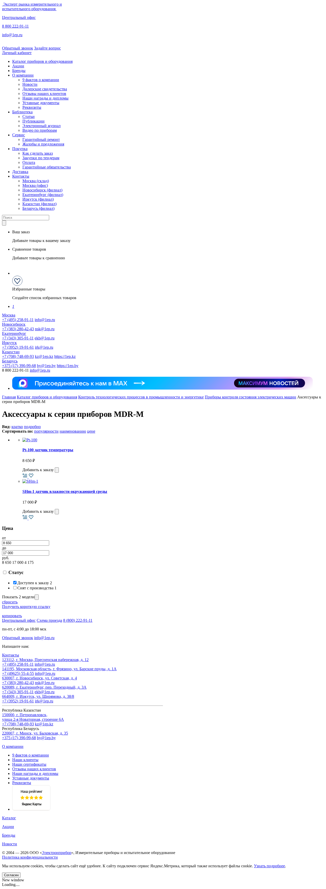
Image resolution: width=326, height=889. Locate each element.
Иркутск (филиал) (38, 199)
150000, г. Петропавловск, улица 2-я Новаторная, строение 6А (33, 717)
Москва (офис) (35, 185)
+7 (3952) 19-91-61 (18, 347)
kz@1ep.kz (44, 356)
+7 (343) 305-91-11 (18, 338)
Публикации (33, 121)
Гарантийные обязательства (46, 167)
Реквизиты (31, 107)
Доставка (20, 171)
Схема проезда (49, 620)
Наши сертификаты (29, 764)
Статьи (28, 116)
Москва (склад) (35, 181)
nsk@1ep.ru (45, 329)
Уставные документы (40, 103)
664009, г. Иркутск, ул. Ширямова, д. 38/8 (38, 696)
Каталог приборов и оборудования (42, 61)
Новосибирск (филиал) (42, 190)
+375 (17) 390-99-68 (19, 365)
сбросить (10, 602)
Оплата (28, 162)
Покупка (20, 149)
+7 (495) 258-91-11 (18, 320)
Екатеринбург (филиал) (42, 194)
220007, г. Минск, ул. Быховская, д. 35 (35, 733)
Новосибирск (13, 324)
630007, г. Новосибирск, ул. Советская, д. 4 (39, 678)
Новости (29, 84)
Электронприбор (56, 852)
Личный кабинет (17, 53)
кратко (17, 426)
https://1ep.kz (65, 356)
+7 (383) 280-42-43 (18, 329)
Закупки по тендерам (40, 158)
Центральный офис (19, 17)
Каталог (9, 818)
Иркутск (9, 342)
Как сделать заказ (37, 153)
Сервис (18, 135)
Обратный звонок (17, 48)
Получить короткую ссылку (26, 606)
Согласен (11, 875)
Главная (9, 397)
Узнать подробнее (269, 866)
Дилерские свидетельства (44, 89)
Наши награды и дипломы (45, 98)
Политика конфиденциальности (30, 857)
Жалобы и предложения (43, 144)
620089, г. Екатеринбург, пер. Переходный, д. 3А (44, 687)
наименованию (73, 431)
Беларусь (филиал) (38, 208)
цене (91, 431)
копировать (12, 616)
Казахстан (11, 352)
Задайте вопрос (47, 48)
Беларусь (10, 361)
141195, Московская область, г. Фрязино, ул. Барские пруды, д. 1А (59, 669)
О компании (23, 75)
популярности (46, 431)
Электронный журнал (41, 126)
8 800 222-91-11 (15, 26)
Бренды (18, 70)
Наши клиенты (25, 760)
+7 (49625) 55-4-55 (18, 673)
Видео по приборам (39, 130)
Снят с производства (37, 588)
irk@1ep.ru (44, 347)
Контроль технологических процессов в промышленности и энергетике (141, 397)
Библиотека (22, 112)
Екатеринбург (14, 333)
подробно (32, 426)
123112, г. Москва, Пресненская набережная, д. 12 (45, 659)
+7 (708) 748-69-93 (18, 356)
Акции (18, 66)
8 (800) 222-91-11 (77, 620)
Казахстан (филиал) (39, 204)
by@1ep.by (46, 365)
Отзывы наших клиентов (44, 93)
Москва (8, 315)
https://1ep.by (67, 365)
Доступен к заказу (34, 583)
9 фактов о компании (40, 80)
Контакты (20, 176)
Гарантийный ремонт (41, 139)
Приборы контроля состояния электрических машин (250, 397)
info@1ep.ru (12, 35)
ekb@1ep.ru (45, 338)
